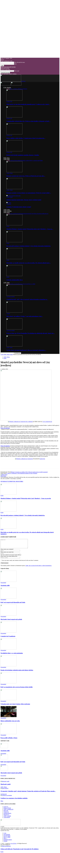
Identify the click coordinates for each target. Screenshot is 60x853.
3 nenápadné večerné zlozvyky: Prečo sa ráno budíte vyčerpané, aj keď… (28, 121)
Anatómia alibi (5, 585)
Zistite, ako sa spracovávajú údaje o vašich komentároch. (38, 565)
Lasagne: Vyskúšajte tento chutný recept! (18, 207)
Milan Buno (3, 476)
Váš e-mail (16, 71)
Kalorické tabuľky (8, 839)
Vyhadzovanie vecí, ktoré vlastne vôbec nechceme (15, 704)
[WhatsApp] (18, 465)
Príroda (25, 213)
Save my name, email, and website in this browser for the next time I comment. (20, 560)
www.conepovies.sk (47, 421)
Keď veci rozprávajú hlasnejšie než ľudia (13, 602)
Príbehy (25, 88)
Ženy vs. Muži (31, 284)
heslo (15, 64)
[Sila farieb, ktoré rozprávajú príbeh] (9, 615)
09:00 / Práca (7, 158)
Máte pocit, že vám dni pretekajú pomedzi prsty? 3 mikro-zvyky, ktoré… (28, 104)
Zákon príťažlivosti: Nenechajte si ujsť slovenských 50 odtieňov (20, 849)
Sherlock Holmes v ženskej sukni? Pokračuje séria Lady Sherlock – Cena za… (29, 229)
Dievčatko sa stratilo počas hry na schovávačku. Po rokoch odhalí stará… (28, 263)
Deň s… (12, 88)
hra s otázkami (29, 421)
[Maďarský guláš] (5, 781)
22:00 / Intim (6, 282)
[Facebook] (3, 465)
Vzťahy (26, 284)
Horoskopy (20, 284)
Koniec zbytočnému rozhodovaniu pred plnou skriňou (17, 670)
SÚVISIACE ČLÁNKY (7, 481)
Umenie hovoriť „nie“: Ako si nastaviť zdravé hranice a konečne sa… (27, 299)
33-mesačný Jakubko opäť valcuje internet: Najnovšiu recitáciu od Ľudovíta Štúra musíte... (28, 791)
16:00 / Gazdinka (7, 211)
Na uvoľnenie (7, 834)
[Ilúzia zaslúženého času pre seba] (9, 716)
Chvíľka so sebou (14, 284)
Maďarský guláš (6, 784)
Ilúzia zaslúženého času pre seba (10, 721)
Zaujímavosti (40, 213)
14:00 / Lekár (7, 209)
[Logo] (6, 85)
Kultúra (22, 213)
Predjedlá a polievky (25, 160)
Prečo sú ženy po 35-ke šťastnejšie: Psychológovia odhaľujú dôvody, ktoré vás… (30, 333)
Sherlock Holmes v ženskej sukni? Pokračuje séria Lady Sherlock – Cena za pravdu (26, 498)
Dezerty (16, 160)
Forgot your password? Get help (8, 67)
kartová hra (42, 458)
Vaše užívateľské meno (19, 62)
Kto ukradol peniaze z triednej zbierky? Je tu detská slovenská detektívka (28, 246)
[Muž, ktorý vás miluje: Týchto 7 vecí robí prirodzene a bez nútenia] (14, 312)
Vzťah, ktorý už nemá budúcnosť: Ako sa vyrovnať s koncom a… (26, 350)
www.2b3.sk (13, 843)
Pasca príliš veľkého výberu (9, 738)
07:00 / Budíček (7, 87)
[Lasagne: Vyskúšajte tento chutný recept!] (8, 202)
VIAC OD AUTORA (18, 481)
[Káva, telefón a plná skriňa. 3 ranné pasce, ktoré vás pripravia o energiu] (14, 134)
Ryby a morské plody (35, 160)
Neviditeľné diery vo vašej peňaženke (12, 653)
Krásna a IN (16, 88)
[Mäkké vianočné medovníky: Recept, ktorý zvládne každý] (13, 195)
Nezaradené (3, 582)
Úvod (2, 354)
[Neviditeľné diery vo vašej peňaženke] (9, 649)
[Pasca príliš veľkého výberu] (9, 733)
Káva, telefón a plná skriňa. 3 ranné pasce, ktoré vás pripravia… (25, 138)
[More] (24, 465)
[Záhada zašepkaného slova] (14, 275)
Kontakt (5, 841)
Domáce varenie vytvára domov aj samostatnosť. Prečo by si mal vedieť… (28, 193)
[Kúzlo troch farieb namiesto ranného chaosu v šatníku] (14, 150)
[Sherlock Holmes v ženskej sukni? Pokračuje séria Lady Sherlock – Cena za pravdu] (14, 225)
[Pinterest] (13, 465)
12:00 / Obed (7, 159)
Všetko (8, 88)
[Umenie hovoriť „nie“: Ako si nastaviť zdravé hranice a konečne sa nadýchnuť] (14, 295)
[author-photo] (4, 474)
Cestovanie (12, 213)
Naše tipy (21, 88)
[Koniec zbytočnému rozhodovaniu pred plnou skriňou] (9, 666)
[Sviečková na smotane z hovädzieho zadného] (6, 795)
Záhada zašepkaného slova (14, 280)
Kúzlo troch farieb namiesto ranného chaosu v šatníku (22, 155)
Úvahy (32, 213)
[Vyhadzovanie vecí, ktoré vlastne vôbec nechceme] (9, 699)
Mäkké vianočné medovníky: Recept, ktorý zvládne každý (23, 200)
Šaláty (41, 160)
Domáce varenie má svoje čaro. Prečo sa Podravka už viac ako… (25, 176)
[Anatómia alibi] (9, 581)
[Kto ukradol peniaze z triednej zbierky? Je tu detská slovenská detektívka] (14, 241)
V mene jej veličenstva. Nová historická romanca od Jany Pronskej (21, 473)
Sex (24, 284)
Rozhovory (45, 213)
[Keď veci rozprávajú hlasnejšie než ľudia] (9, 598)
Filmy (16, 213)
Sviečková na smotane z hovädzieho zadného (14, 798)
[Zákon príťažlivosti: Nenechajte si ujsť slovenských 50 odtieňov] (6, 846)
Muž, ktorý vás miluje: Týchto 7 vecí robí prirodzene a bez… (24, 316)
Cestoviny (12, 160)
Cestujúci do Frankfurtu (8, 636)
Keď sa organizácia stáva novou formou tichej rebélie (17, 687)
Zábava (35, 213)
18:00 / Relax (7, 212)
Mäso (19, 160)
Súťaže (29, 213)
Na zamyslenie (7, 835)
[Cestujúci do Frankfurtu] (9, 632)
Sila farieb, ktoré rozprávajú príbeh (11, 619)
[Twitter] (8, 465)
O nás (5, 833)
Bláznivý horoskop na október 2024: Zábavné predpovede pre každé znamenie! (29, 472)
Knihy (19, 213)
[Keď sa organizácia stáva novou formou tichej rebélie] (9, 683)
